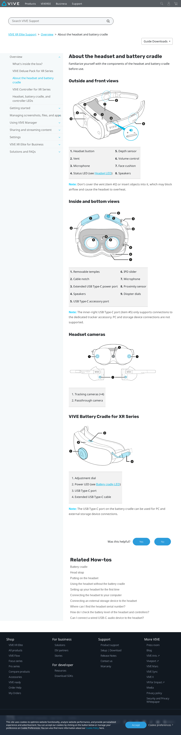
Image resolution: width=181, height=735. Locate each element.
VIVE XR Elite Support (22, 34)
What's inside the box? (27, 64)
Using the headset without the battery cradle (97, 583)
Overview (47, 34)
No (162, 541)
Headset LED (103, 173)
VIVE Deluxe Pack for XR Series (33, 71)
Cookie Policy (92, 728)
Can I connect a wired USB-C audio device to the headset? (107, 617)
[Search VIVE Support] (106, 21)
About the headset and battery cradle (33, 80)
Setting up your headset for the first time (94, 589)
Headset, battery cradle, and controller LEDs (31, 99)
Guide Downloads (156, 41)
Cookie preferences (159, 725)
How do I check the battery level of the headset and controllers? (109, 612)
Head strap (77, 572)
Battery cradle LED (108, 484)
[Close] (161, 3)
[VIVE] (10, 3)
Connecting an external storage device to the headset (103, 600)
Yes (141, 541)
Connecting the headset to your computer (96, 595)
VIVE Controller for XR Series (32, 89)
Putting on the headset (84, 578)
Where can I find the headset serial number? (97, 606)
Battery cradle (78, 566)
